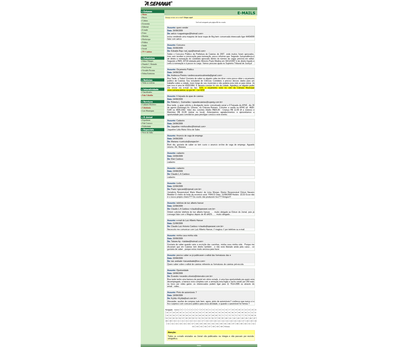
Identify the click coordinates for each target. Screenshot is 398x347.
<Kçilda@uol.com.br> (187, 298)
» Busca (144, 17)
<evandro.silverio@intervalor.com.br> (196, 276)
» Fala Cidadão (147, 95)
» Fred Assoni (146, 67)
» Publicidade (146, 126)
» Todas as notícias (148, 83)
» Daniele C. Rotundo (149, 64)
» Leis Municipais (147, 111)
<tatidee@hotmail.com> (192, 241)
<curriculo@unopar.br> (189, 141)
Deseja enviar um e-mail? (179, 17)
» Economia (145, 24)
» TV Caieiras (146, 52)
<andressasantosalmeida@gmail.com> (204, 75)
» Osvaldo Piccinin (148, 70)
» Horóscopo (145, 39)
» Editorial (144, 27)
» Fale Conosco (146, 123)
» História (144, 36)
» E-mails (144, 30)
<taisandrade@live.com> (194, 261)
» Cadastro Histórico (148, 105)
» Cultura (144, 21)
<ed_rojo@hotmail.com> (195, 51)
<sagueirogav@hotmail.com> (190, 33)
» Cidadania (146, 108)
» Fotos (143, 33)
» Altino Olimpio (147, 61)
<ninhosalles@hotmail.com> (193, 126)
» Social (144, 49)
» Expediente (145, 120)
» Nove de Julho (147, 133)
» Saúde (144, 45)
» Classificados (146, 92)
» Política (144, 42)
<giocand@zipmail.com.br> (189, 189)
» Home (144, 14)
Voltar (199, 345)
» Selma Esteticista (148, 73)
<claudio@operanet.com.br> (202, 209)
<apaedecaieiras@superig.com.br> (207, 102)
